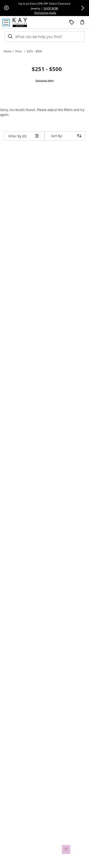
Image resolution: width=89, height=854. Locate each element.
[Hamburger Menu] (6, 22)
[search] (10, 36)
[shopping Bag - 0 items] (84, 24)
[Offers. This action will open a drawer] (71, 22)
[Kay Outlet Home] (20, 22)
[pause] (6, 8)
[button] (82, 8)
